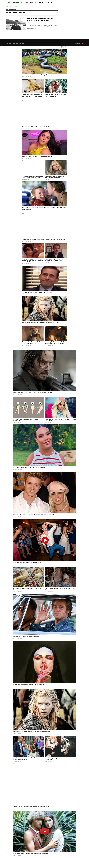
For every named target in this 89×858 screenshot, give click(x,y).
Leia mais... (30, 30)
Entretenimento (39, 2)
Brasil (26, 2)
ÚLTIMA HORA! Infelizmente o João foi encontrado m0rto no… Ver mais (40, 19)
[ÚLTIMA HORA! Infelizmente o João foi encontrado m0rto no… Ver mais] (16, 24)
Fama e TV (47, 2)
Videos (52, 2)
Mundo (31, 2)
